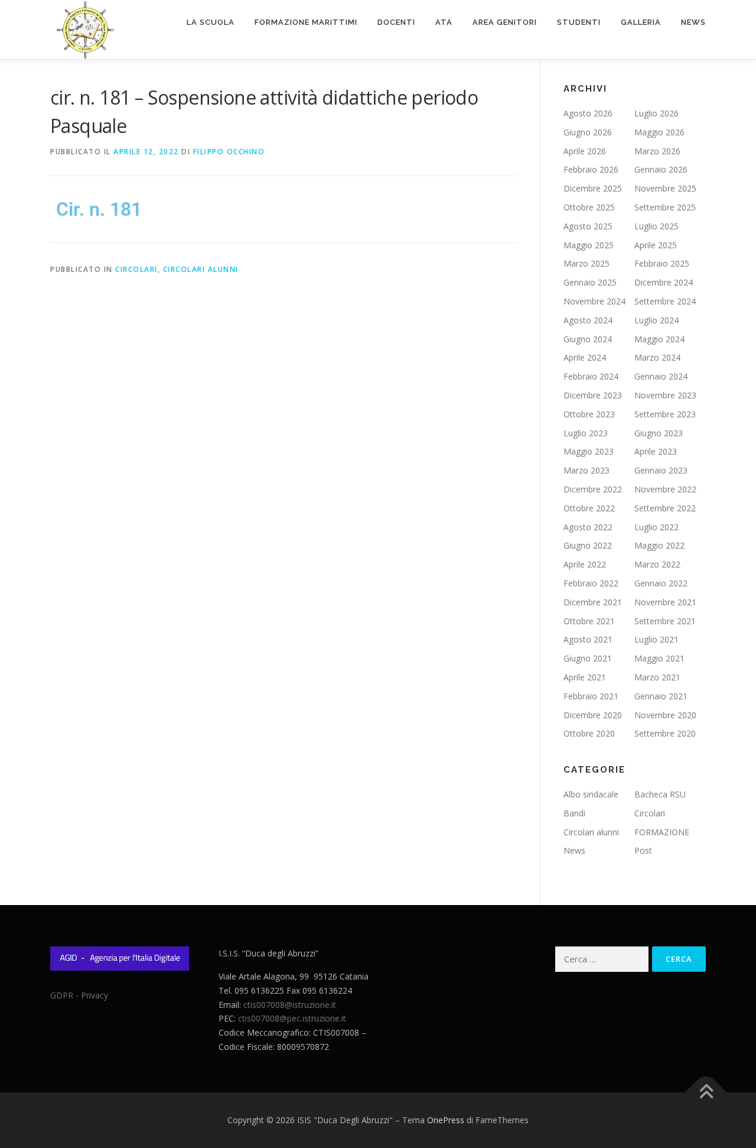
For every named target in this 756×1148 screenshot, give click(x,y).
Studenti (579, 22)
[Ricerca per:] (602, 959)
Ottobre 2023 (589, 414)
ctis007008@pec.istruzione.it (292, 1018)
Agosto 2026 (587, 113)
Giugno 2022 (587, 545)
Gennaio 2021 (660, 696)
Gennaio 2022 (660, 583)
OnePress (445, 1120)
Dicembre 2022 (592, 489)
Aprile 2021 (584, 677)
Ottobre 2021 (589, 621)
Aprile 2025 (655, 245)
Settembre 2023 (665, 414)
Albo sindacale (590, 794)
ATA (443, 22)
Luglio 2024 (656, 320)
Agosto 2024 (587, 320)
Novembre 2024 (594, 301)
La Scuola (210, 22)
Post (643, 850)
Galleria (641, 22)
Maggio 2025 (588, 245)
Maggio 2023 (588, 451)
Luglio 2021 (656, 639)
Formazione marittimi (306, 22)
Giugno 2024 (587, 339)
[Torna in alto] (706, 1093)
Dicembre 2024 (663, 282)
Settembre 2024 (665, 301)
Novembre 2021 (665, 602)
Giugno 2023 (658, 433)
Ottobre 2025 (589, 207)
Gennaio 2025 (590, 282)
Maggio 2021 (659, 658)
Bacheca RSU (660, 794)
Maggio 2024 (659, 339)
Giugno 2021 (587, 658)
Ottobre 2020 (589, 733)
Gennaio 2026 (660, 169)
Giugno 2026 (587, 132)
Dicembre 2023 (592, 395)
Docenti (396, 22)
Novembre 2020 (665, 715)
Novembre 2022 (665, 489)
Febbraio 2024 (590, 376)
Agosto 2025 (587, 226)
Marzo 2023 (586, 470)
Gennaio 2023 (660, 470)
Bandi (574, 813)
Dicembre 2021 (592, 602)
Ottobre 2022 (589, 508)
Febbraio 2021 (590, 696)
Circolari (136, 269)
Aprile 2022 (584, 564)
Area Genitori (504, 22)
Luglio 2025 (656, 226)
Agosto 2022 (587, 527)
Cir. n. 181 (99, 209)
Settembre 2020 (665, 733)
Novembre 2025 (665, 188)
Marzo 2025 (586, 263)
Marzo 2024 (657, 357)
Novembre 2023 (665, 395)
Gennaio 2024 (660, 376)
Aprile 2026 (584, 151)
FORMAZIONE (661, 832)
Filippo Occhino (229, 152)
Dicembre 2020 (592, 715)
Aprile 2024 (584, 357)
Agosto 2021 (587, 639)
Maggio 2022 (659, 545)
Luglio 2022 (656, 527)
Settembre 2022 (665, 508)
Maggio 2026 (659, 132)
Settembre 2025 (665, 207)
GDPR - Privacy (79, 995)
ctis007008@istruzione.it (289, 1004)
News (693, 22)
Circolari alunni (201, 269)
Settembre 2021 (665, 621)
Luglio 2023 (585, 433)
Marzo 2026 (657, 151)
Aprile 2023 (655, 451)
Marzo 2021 (657, 677)
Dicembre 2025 (592, 188)
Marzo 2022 (657, 564)
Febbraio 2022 (590, 583)
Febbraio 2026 (590, 169)
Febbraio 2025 (661, 263)
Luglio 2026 (656, 113)
